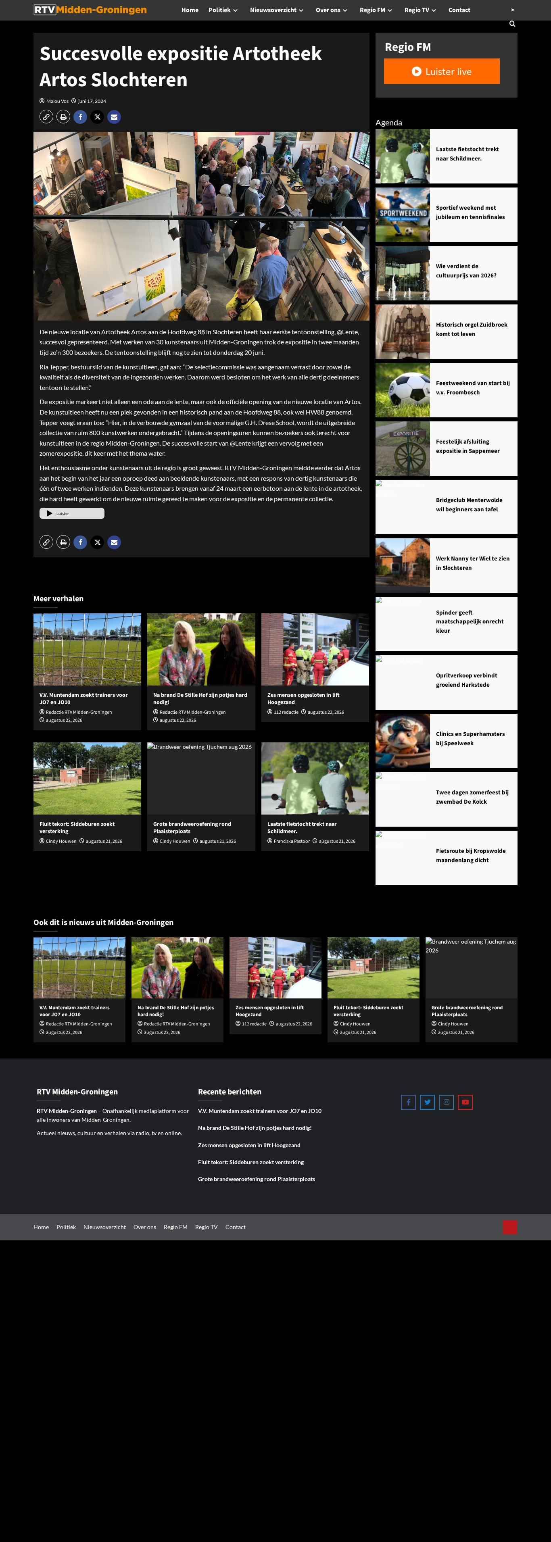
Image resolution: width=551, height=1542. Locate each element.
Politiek (220, 10)
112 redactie (286, 712)
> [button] (512, 10)
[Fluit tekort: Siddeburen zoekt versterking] (87, 778)
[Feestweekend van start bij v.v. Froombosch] (403, 390)
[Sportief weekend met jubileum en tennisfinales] (403, 215)
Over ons (328, 10)
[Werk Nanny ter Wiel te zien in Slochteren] (403, 565)
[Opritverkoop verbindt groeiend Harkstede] (403, 682)
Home (190, 10)
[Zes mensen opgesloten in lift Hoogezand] (315, 649)
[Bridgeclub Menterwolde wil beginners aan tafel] (403, 507)
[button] (46, 116)
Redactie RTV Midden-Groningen (79, 712)
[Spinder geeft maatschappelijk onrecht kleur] (403, 624)
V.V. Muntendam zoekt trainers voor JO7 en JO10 (84, 698)
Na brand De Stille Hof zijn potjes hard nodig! (200, 698)
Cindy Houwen (61, 841)
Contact (459, 10)
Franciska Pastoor (292, 841)
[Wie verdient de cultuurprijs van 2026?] (403, 273)
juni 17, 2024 (92, 101)
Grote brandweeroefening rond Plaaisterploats (256, 1178)
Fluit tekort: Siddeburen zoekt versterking (77, 828)
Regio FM (372, 10)
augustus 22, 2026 (64, 720)
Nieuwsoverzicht (273, 10)
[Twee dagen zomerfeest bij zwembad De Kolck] (403, 799)
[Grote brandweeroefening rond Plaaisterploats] (201, 778)
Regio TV (417, 10)
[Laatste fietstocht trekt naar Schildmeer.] (315, 778)
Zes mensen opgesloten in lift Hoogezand (303, 698)
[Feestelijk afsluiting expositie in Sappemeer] (403, 448)
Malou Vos (57, 101)
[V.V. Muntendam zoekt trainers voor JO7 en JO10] (87, 649)
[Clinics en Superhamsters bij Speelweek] (403, 741)
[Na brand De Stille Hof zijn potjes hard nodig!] (201, 649)
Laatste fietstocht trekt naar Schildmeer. (302, 828)
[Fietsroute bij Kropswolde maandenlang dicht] (403, 858)
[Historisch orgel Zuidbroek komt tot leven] (403, 331)
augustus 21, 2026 (104, 841)
